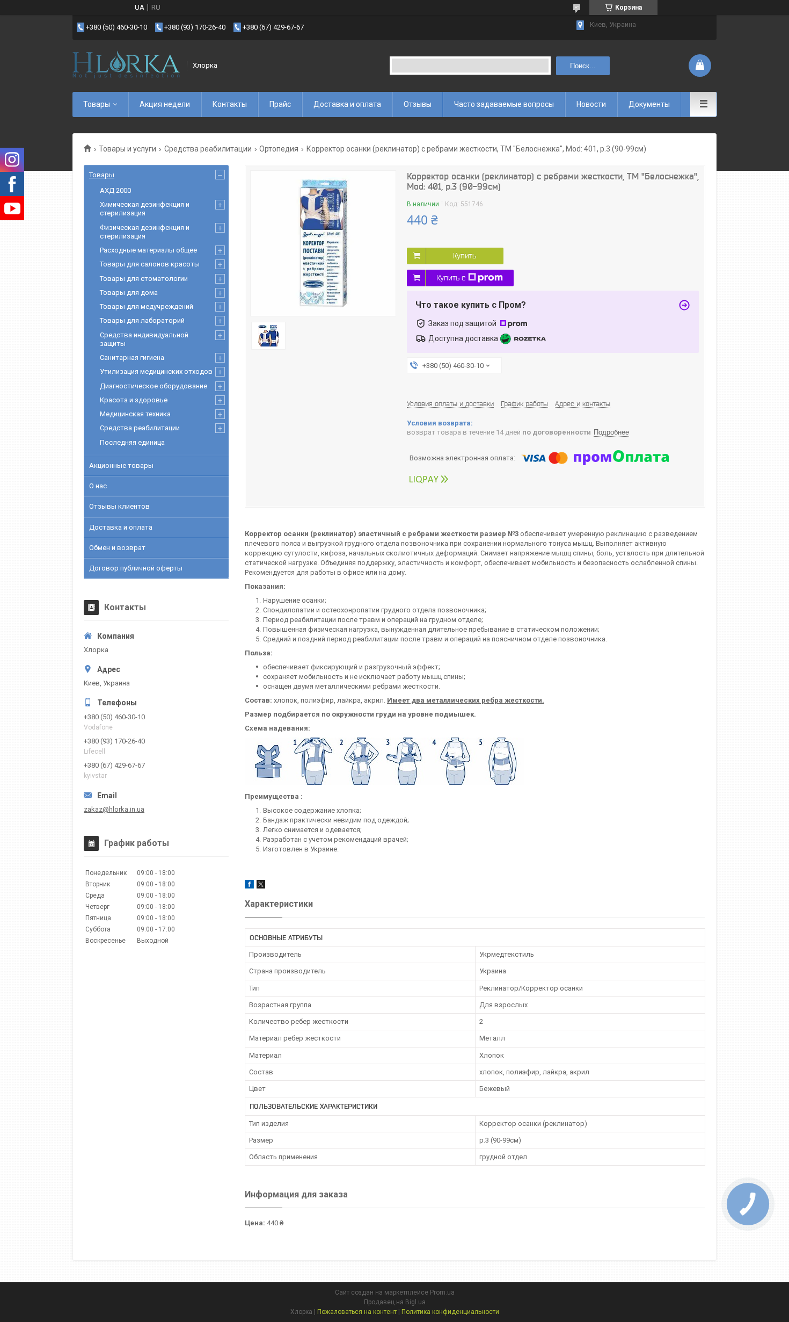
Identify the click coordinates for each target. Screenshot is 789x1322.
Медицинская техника (135, 414)
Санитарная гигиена (132, 357)
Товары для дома (129, 292)
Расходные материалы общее (148, 250)
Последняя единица (132, 442)
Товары (96, 104)
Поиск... (583, 66)
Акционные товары (121, 465)
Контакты (230, 104)
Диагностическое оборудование (153, 386)
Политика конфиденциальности (450, 1312)
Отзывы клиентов (119, 506)
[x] (261, 886)
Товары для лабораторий (142, 320)
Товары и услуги (127, 149)
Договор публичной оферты (135, 568)
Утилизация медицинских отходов (156, 371)
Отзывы (418, 104)
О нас (98, 486)
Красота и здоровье (133, 400)
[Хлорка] (126, 65)
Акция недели (165, 104)
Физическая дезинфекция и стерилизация (144, 231)
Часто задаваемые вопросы (504, 104)
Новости (591, 104)
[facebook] (249, 886)
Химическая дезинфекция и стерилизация (144, 208)
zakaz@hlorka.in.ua (114, 809)
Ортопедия (278, 149)
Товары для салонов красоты (150, 264)
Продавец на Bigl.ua (395, 1302)
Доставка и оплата (347, 104)
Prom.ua (442, 1292)
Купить (464, 255)
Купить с (450, 277)
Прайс (280, 104)
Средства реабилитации (208, 149)
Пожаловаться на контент (357, 1312)
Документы (649, 104)
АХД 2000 (115, 190)
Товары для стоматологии (144, 278)
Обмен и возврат (117, 548)
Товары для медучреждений (146, 306)
